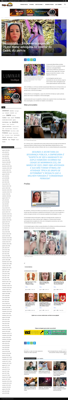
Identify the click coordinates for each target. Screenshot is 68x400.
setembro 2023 (5, 219)
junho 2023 (4, 225)
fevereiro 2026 (5, 162)
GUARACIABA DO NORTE (7, 119)
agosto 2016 (5, 389)
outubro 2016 (5, 385)
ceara (8, 115)
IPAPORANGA (5, 122)
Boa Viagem (17, 110)
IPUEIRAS (31, 4)
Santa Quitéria (16, 135)
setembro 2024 (5, 196)
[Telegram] (34, 59)
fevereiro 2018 (5, 353)
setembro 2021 (5, 267)
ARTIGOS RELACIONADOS (30, 358)
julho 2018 (4, 343)
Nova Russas (6, 130)
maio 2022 (4, 251)
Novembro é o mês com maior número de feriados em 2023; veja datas (33, 352)
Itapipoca (4, 124)
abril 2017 (4, 373)
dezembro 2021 (5, 261)
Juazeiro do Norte (6, 126)
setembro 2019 (5, 315)
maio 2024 (4, 204)
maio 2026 (4, 156)
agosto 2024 (5, 198)
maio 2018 (4, 347)
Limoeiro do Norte (15, 126)
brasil (3, 113)
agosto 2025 (5, 174)
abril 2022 (4, 253)
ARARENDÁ (5, 110)
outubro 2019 (5, 313)
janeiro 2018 (5, 355)
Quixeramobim (15, 133)
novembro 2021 (5, 263)
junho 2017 (4, 369)
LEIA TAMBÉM (58, 4)
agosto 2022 (5, 245)
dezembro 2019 (5, 309)
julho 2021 (4, 271)
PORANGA (5, 133)
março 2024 (4, 208)
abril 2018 (4, 349)
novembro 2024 (5, 192)
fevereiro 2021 (5, 281)
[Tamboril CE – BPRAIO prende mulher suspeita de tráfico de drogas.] (30, 381)
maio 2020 (4, 299)
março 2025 (4, 184)
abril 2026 (4, 158)
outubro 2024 (5, 194)
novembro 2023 (5, 215)
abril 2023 (4, 229)
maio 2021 (4, 275)
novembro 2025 (5, 168)
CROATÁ (12, 117)
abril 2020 (4, 301)
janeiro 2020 (5, 307)
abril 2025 (4, 182)
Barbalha (12, 110)
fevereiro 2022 (5, 257)
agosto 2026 (5, 150)
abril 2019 (4, 325)
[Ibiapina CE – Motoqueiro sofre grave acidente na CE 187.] (45, 381)
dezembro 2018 (5, 333)
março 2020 (4, 303)
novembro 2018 (5, 335)
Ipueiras (15, 122)
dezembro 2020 (5, 285)
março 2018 (4, 351)
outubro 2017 (5, 361)
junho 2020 (4, 297)
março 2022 (4, 255)
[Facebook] (63, 1)
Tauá (9, 139)
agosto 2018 (5, 341)
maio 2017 (4, 371)
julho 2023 (4, 223)
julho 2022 (4, 247)
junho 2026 (4, 154)
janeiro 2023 (5, 235)
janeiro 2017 (5, 379)
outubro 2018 (5, 337)
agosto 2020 (5, 293)
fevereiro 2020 (5, 305)
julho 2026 (4, 152)
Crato (8, 117)
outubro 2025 (5, 170)
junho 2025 (4, 178)
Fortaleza (17, 117)
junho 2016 (4, 393)
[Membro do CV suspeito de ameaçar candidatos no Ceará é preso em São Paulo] (60, 381)
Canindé (12, 113)
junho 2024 (4, 202)
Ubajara (17, 139)
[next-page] (27, 393)
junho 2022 (4, 249)
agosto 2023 (5, 221)
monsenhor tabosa (8, 128)
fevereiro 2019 (5, 329)
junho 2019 (4, 321)
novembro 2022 (5, 239)
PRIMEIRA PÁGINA (49, 4)
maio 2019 (4, 323)
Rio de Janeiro (7, 135)
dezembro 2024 (5, 190)
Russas (11, 135)
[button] (65, 4)
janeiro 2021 (5, 283)
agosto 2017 (5, 365)
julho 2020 (4, 295)
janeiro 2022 (5, 259)
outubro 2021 (5, 265)
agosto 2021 (5, 269)
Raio (3, 135)
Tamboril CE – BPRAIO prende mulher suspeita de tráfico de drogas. (30, 389)
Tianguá (13, 139)
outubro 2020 (5, 289)
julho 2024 (4, 200)
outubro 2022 (5, 241)
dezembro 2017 (5, 357)
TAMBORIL (4, 139)
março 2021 (4, 279)
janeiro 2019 (5, 331)
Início (2, 17)
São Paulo (15, 137)
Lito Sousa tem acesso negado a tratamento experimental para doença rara (30, 373)
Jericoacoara (12, 124)
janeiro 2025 (5, 188)
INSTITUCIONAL (39, 4)
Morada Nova (15, 128)
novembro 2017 (5, 359)
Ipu (10, 122)
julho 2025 (4, 176)
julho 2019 (4, 319)
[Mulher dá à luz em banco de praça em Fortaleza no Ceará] (45, 365)
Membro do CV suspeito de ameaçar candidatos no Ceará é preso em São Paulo (59, 389)
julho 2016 (4, 391)
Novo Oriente (13, 130)
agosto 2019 (5, 317)
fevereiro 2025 (5, 186)
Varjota (3, 141)
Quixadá (10, 133)
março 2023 (4, 231)
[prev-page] (25, 393)
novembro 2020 (5, 287)
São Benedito (10, 137)
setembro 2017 (5, 363)
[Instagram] (66, 1)
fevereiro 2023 (5, 233)
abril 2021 (4, 277)
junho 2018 (4, 345)
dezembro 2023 (5, 214)
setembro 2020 (5, 291)
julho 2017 (4, 367)
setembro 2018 (5, 339)
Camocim (7, 113)
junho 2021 (4, 273)
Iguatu (14, 119)
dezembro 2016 (5, 381)
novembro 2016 (5, 383)
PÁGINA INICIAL (24, 4)
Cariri (16, 113)
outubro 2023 (5, 217)
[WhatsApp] (31, 59)
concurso (14, 115)
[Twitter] (28, 59)
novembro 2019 (5, 311)
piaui (18, 130)
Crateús (4, 117)
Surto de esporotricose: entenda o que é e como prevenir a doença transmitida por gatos (57, 353)
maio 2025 (4, 180)
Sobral (4, 137)
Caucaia (3, 115)
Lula (3, 128)
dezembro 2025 (5, 166)
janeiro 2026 (5, 164)
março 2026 (4, 160)
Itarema (8, 124)
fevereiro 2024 (5, 210)
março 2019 (4, 327)
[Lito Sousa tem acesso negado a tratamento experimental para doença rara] (30, 365)
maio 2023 (4, 227)
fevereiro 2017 (5, 377)
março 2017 (4, 375)
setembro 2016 (5, 387)
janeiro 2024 (5, 212)
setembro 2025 (5, 172)
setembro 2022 (5, 243)
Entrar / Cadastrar (25, 0)
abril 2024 (4, 206)
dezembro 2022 (5, 237)
